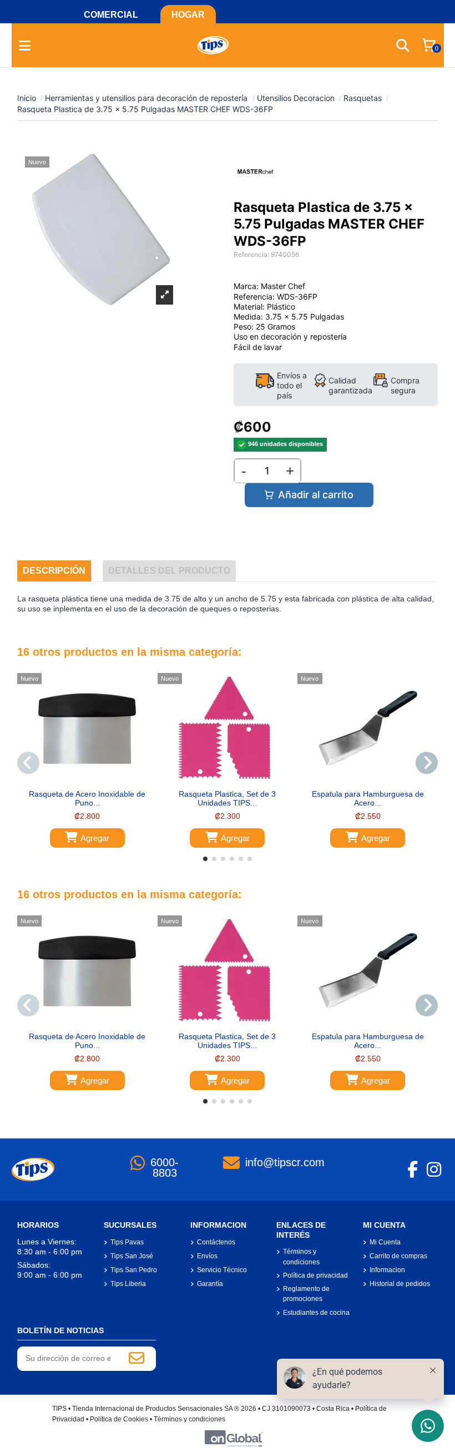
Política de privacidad (315, 1275)
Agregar (94, 838)
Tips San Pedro (133, 1270)
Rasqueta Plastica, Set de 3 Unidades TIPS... (227, 798)
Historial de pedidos (400, 1284)
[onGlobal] (233, 1438)
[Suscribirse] (136, 1358)
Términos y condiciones (301, 1256)
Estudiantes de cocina (316, 1313)
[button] (205, 859)
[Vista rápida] (95, 780)
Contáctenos (216, 1242)
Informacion (387, 1270)
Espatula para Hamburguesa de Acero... (368, 798)
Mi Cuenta (385, 1242)
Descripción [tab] (54, 570)
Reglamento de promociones (306, 1294)
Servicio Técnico (222, 1270)
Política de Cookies (119, 1419)
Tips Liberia (128, 1284)
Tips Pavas (127, 1242)
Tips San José (131, 1256)
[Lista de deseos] (79, 780)
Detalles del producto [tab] (169, 570)
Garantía (210, 1284)
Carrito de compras (398, 1256)
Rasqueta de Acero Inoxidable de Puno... (87, 798)
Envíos (207, 1256)
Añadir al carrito (315, 494)
